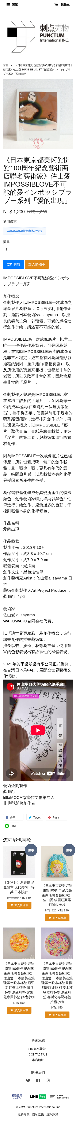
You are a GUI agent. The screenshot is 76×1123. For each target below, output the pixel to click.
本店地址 (38, 1060)
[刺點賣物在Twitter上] (28, 1081)
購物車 (65, 4)
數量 (6, 241)
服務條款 (24, 1114)
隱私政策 (38, 1114)
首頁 (5, 65)
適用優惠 (10, 221)
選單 (14, 4)
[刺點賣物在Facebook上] (38, 1081)
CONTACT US (38, 1054)
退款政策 (52, 1114)
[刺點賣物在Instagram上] (47, 1081)
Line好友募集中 (38, 1048)
